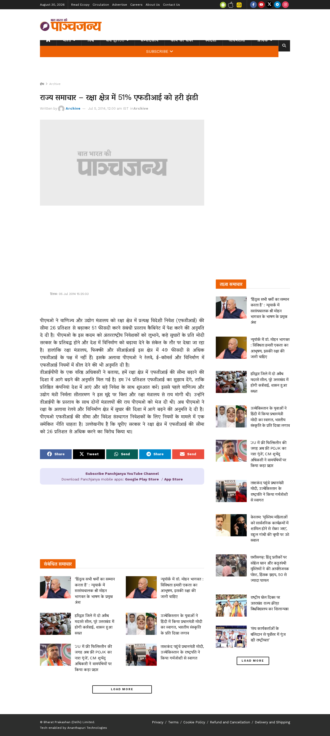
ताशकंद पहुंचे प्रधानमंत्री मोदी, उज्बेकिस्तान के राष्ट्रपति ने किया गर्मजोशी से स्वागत (182, 652)
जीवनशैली (237, 40)
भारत (67, 40)
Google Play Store (142, 479)
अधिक (262, 40)
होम (42, 84)
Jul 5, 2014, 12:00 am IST (108, 108)
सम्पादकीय (150, 40)
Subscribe (157, 51)
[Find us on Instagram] (285, 4)
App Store (173, 479)
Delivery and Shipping (272, 722)
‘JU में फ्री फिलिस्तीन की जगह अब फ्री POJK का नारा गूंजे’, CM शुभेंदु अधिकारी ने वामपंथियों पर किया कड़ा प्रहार (93, 658)
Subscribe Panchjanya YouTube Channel (122, 473)
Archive (55, 84)
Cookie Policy (194, 722)
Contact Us (171, 4)
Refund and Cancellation (230, 722)
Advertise (119, 4)
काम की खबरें (182, 40)
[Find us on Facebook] (253, 4)
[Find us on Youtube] (261, 4)
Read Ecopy (80, 4)
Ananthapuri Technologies (87, 728)
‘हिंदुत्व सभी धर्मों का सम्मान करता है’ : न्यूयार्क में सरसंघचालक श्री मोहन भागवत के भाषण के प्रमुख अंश (95, 590)
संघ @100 (115, 40)
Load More (122, 689)
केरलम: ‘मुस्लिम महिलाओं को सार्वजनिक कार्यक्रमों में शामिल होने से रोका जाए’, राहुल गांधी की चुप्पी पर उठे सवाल (270, 528)
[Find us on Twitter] (269, 4)
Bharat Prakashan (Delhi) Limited (69, 722)
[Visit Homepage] (71, 24)
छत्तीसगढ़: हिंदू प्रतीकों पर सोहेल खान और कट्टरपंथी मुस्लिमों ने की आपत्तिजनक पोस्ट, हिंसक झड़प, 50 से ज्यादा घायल (270, 569)
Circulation (101, 4)
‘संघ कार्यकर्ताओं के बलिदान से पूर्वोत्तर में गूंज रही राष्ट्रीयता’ (268, 634)
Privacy (157, 722)
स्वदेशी (211, 40)
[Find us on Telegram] (277, 4)
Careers (136, 4)
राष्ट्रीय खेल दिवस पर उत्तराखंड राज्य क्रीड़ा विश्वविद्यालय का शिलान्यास (270, 603)
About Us (153, 4)
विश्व (90, 40)
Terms (173, 722)
